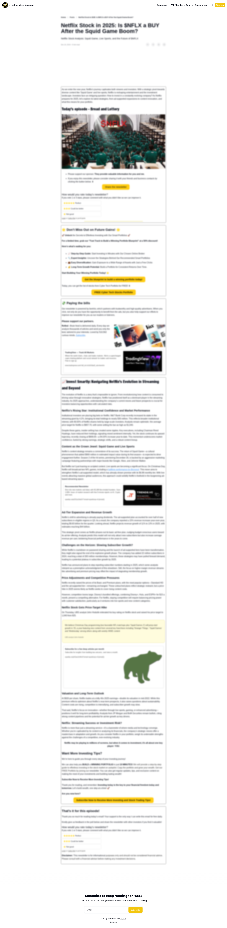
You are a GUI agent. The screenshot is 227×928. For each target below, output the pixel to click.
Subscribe (135, 910)
